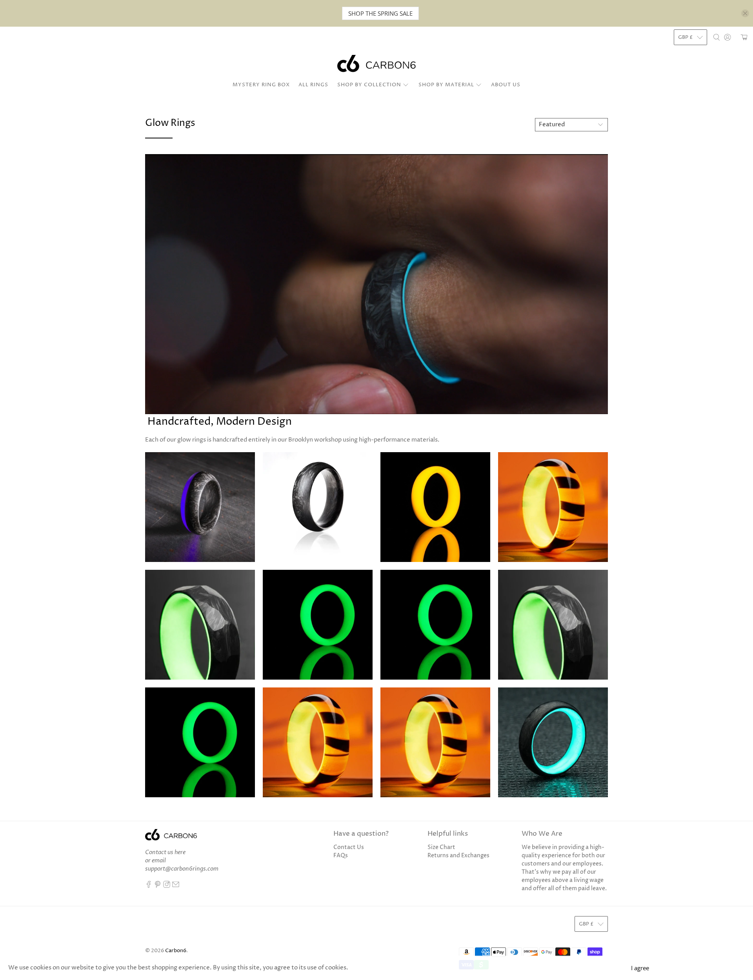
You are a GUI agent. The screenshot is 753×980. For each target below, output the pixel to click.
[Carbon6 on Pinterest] (157, 886)
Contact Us (348, 847)
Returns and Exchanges (458, 855)
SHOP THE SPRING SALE (380, 13)
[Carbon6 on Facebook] (148, 886)
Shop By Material (446, 84)
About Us (505, 84)
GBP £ (685, 37)
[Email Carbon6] (175, 886)
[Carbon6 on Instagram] (166, 886)
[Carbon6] (376, 63)
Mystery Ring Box (261, 84)
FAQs (340, 855)
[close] (745, 13)
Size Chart (441, 847)
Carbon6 (175, 950)
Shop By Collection (369, 84)
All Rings (313, 84)
